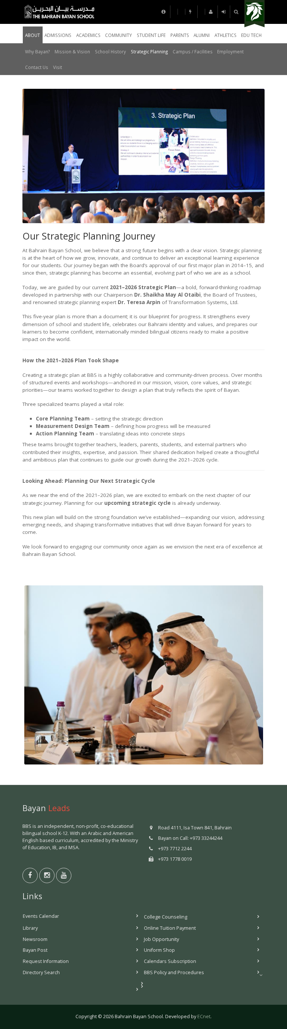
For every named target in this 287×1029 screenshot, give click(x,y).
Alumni (202, 35)
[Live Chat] (211, 11)
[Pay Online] (224, 11)
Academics (88, 35)
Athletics (226, 35)
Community (118, 35)
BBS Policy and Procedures (174, 972)
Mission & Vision (72, 51)
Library (30, 928)
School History (110, 51)
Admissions (57, 35)
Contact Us (36, 67)
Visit (57, 67)
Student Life (151, 35)
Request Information (46, 961)
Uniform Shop (159, 950)
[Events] (174, 12)
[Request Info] (164, 11)
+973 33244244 (206, 838)
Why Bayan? (37, 51)
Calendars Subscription (170, 961)
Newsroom (35, 939)
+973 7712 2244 (175, 848)
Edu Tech (251, 35)
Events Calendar (41, 916)
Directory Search (41, 972)
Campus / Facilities (193, 51)
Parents (179, 35)
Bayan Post (35, 950)
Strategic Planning (149, 51)
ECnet (203, 1016)
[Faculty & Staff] (191, 11)
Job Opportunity (161, 939)
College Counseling (165, 917)
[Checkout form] (201, 12)
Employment (230, 51)
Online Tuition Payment (170, 928)
